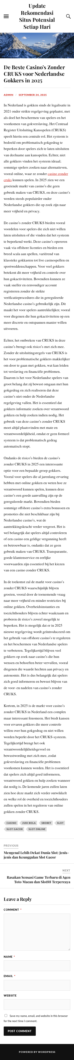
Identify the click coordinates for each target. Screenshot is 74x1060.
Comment (13, 909)
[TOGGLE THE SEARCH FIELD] (67, 16)
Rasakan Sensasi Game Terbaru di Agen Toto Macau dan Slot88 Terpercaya (38, 879)
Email (9, 976)
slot (60, 823)
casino (11, 823)
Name (9, 956)
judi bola (29, 823)
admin (8, 94)
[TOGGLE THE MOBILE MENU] (6, 16)
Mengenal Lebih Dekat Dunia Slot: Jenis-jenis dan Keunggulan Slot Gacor (36, 854)
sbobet (46, 823)
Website (10, 995)
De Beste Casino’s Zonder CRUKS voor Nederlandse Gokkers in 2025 (34, 73)
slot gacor (15, 829)
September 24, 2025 (33, 94)
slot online (37, 829)
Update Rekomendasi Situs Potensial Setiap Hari (37, 16)
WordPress (46, 1051)
